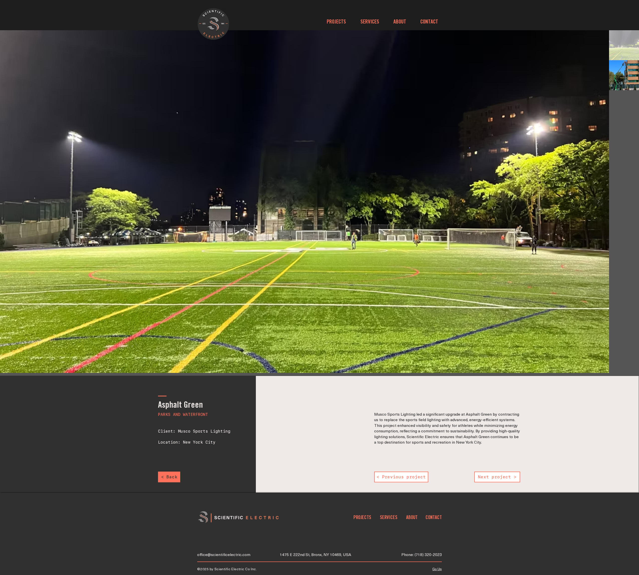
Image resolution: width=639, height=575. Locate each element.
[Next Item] (598, 202)
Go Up (437, 569)
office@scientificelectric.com (223, 555)
